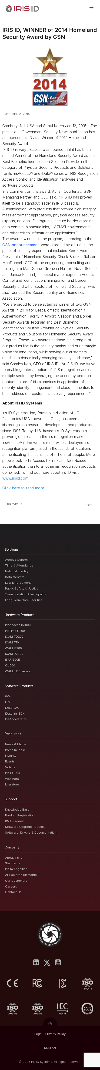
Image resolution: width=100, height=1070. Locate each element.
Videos (10, 767)
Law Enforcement (18, 582)
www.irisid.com (15, 478)
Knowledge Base (17, 809)
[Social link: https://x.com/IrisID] (48, 962)
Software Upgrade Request (25, 826)
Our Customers (16, 880)
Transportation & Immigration (26, 594)
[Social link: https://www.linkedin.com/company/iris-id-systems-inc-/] (37, 962)
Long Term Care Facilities (23, 600)
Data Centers (14, 577)
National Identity (16, 571)
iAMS (8, 696)
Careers (11, 886)
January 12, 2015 (17, 114)
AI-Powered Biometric (21, 875)
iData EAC (12, 707)
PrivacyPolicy (55, 1034)
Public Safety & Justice (22, 588)
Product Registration (20, 815)
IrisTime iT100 (15, 631)
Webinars (12, 779)
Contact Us (13, 892)
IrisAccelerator (16, 719)
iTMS (8, 702)
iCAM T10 (12, 642)
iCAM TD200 (14, 636)
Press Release (15, 750)
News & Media (15, 744)
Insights (10, 755)
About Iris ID (14, 857)
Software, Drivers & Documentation (31, 832)
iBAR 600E (12, 659)
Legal (38, 1034)
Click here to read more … (25, 488)
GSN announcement (20, 244)
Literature (12, 784)
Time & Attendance (19, 565)
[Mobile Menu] (91, 9)
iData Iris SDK (14, 713)
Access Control (16, 559)
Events (10, 761)
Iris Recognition (16, 869)
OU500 (10, 665)
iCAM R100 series (17, 671)
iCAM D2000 (14, 654)
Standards (12, 863)
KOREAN (50, 1048)
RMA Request (14, 821)
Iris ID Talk (12, 773)
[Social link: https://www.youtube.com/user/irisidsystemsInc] (59, 962)
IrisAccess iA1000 (18, 625)
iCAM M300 (13, 648)
